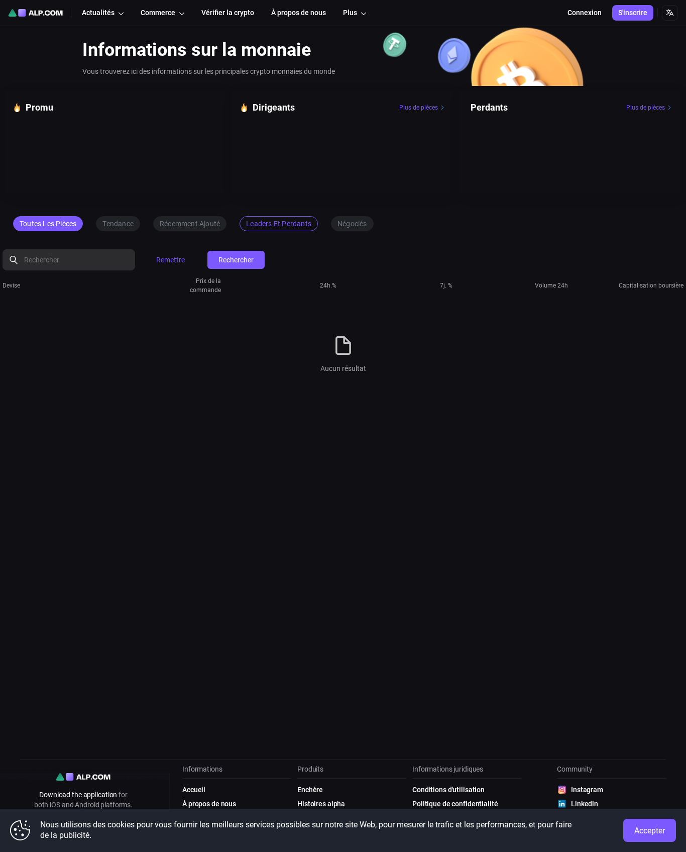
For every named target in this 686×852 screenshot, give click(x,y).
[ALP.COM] (35, 13)
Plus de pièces (418, 107)
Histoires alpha (321, 804)
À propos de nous (209, 804)
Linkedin (584, 804)
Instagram (587, 790)
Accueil (193, 790)
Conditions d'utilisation (448, 790)
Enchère (310, 790)
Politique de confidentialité (455, 804)
